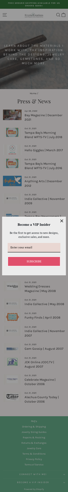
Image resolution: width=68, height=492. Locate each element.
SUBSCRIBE (34, 261)
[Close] (62, 221)
